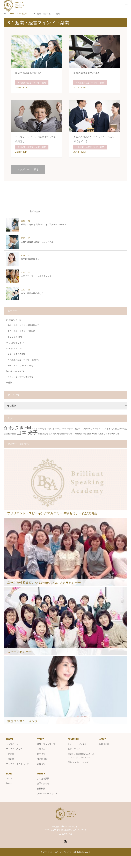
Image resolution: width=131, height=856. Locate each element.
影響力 (41, 433)
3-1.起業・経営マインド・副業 (22, 359)
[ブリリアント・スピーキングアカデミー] (66, 819)
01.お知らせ (11, 319)
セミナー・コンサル (77, 744)
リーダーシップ (99, 428)
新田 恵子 (41, 754)
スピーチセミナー (76, 749)
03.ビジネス (11, 348)
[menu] (126, 5)
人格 (113, 428)
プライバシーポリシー (47, 793)
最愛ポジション (68, 433)
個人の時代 (120, 428)
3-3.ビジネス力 (15, 353)
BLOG (12, 13)
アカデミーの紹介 (14, 749)
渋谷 (85, 433)
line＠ (9, 783)
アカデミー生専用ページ (17, 764)
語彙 (117, 433)
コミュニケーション (40, 428)
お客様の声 (104, 744)
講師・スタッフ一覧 (46, 744)
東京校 (11, 754)
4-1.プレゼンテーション (19, 376)
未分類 (9, 382)
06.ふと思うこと (13, 342)
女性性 (13, 433)
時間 (59, 433)
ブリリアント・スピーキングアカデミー (57, 852)
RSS (65, 841)
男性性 (94, 433)
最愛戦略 (79, 433)
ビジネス (79, 428)
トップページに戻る (28, 169)
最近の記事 (35, 211)
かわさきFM (17, 427)
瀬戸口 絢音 (42, 759)
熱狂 (89, 433)
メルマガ (10, 778)
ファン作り (87, 428)
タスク (52, 428)
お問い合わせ (43, 783)
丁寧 (108, 428)
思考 (46, 433)
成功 (50, 433)
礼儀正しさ (102, 433)
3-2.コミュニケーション (19, 365)
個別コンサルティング (78, 762)
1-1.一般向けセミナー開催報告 (22, 325)
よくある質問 (43, 778)
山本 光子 (27, 432)
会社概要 (41, 788)
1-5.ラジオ (13, 336)
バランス (71, 428)
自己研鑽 (111, 433)
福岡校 (11, 759)
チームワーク (61, 428)
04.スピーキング (13, 371)
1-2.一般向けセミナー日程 (20, 331)
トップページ (12, 744)
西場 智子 (41, 764)
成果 (55, 433)
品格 (8, 433)
